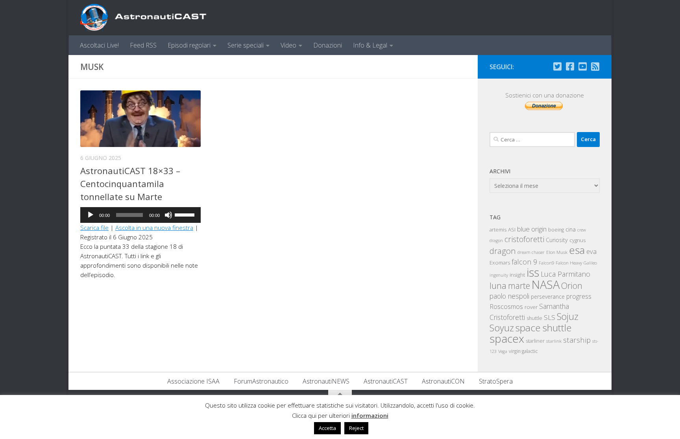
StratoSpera (496, 381)
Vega (502, 351)
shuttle (534, 318)
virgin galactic (523, 351)
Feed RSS (143, 45)
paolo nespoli (509, 296)
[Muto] (168, 215)
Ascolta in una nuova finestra (154, 227)
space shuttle (543, 327)
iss (533, 272)
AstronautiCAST (386, 381)
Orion (571, 285)
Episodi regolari (189, 45)
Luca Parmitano (565, 274)
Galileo (590, 263)
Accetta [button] (327, 428)
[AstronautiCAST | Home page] (150, 17)
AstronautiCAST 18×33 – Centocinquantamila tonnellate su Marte (130, 183)
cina (570, 229)
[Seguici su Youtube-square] (582, 66)
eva (591, 251)
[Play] (90, 215)
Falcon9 (546, 263)
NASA (546, 284)
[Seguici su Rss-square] (595, 66)
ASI (512, 229)
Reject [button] (356, 428)
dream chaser (531, 252)
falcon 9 (524, 261)
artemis (498, 229)
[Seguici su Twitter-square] (557, 66)
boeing (556, 229)
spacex (507, 338)
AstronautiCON (443, 381)
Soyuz (502, 327)
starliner (535, 340)
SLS (549, 317)
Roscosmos (506, 306)
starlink (554, 341)
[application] (140, 215)
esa (577, 250)
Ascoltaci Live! (99, 45)
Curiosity (557, 240)
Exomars (500, 262)
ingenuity (499, 275)
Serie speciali (245, 45)
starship (577, 340)
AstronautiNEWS (326, 381)
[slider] (186, 214)
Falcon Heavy (569, 262)
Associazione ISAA (193, 381)
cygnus (577, 240)
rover (531, 306)
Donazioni (327, 45)
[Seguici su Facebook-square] (570, 66)
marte (519, 285)
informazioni (369, 415)
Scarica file (94, 227)
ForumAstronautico (261, 381)
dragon (503, 250)
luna (498, 285)
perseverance (548, 296)
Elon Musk (556, 252)
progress (578, 296)
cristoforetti (524, 239)
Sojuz (567, 316)
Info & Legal (370, 45)
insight (517, 274)
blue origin (532, 228)
